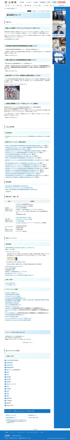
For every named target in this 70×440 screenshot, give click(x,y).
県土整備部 (8, 388)
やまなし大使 (19, 207)
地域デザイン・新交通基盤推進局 (13, 369)
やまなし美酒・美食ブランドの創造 (23, 217)
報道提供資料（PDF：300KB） (13, 39)
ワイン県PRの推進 (20, 221)
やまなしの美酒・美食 (10, 283)
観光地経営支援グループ (11, 417)
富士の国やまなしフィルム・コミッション (14, 273)
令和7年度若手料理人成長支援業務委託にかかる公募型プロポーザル (19, 156)
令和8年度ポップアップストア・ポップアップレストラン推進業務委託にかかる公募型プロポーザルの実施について (27, 137)
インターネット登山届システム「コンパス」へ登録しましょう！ (18, 318)
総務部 (7, 372)
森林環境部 (8, 379)
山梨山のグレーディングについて (12, 306)
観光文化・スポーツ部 (10, 384)
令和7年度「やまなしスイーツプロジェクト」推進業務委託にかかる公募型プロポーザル (23, 166)
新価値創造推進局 (10, 367)
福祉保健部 (8, 377)
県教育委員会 (9, 398)
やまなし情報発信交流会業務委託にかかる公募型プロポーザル (18, 154)
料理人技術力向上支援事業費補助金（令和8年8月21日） (17, 186)
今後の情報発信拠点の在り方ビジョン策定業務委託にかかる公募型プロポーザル (22, 163)
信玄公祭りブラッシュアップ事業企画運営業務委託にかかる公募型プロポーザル (22, 152)
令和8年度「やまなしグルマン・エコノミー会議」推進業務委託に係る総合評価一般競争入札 (24, 147)
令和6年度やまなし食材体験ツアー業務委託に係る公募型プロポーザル (19, 177)
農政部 (7, 386)
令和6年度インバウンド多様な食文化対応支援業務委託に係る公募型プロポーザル (22, 172)
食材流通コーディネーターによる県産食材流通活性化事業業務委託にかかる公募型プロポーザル (25, 160)
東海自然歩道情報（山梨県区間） (12, 303)
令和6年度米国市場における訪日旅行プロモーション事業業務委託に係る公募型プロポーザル (24, 175)
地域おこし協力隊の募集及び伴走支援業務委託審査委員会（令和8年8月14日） (21, 189)
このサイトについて (21, 432)
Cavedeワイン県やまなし (21, 222)
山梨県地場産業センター (27, 209)
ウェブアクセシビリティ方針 (32, 432)
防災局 (7, 374)
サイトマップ (12, 432)
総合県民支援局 (9, 365)
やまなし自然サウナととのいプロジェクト (14, 266)
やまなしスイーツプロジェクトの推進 (24, 219)
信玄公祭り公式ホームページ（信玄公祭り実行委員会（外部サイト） (19, 275)
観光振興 (7, 208)
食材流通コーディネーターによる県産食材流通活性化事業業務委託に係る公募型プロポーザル (24, 168)
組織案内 (8, 8)
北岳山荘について (9, 308)
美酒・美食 (7, 218)
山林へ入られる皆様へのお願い (11, 316)
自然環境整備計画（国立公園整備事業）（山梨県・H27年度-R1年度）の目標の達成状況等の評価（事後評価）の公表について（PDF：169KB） (27, 300)
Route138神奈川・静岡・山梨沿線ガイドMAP (15, 262)
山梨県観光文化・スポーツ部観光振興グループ (14, 336)
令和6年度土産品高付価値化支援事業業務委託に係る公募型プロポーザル (20, 173)
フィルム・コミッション (21, 211)
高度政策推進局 (9, 362)
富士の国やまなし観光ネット (22, 206)
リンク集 (41, 432)
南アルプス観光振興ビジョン (11, 313)
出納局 (7, 391)
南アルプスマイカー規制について (12, 310)
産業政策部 (8, 381)
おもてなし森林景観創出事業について (13, 304)
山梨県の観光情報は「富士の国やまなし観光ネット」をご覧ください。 (20, 247)
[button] (22, 2)
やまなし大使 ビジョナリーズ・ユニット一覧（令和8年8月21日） (19, 187)
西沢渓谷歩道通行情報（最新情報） (12, 294)
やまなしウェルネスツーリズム (12, 251)
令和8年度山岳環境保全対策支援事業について (14, 314)
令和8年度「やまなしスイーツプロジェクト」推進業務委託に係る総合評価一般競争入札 (23, 150)
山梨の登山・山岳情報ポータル (11, 292)
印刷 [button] (34, 11)
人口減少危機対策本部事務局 (12, 360)
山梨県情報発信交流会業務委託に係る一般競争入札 (16, 149)
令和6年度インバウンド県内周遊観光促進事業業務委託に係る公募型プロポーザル (22, 170)
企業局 (7, 393)
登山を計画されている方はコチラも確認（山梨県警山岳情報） (18, 320)
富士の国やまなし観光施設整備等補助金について (15, 298)
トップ (5, 8)
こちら (9, 55)
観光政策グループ (32, 415)
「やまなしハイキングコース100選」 (13, 296)
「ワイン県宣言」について (10, 284)
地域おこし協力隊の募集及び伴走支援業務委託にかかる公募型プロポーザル (21, 158)
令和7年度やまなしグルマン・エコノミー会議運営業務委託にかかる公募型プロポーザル (23, 165)
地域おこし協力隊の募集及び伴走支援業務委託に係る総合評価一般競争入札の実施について (24, 145)
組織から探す (10, 356)
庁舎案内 (6, 432)
